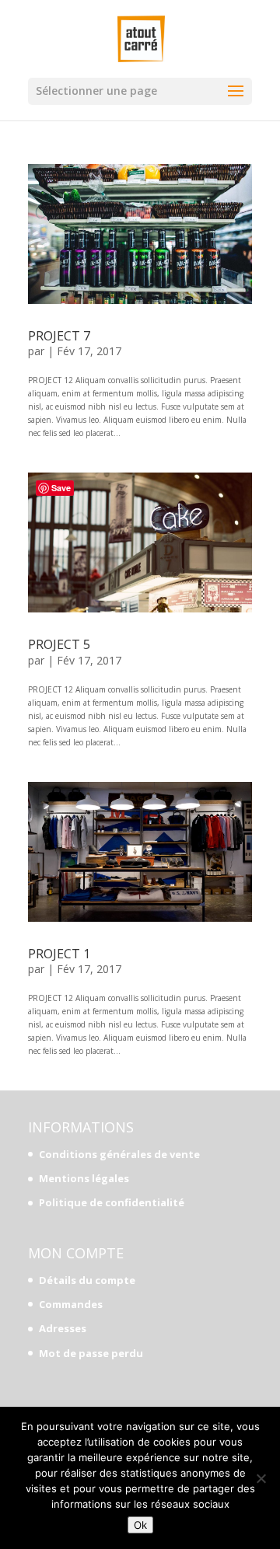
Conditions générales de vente (119, 1154)
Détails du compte (87, 1280)
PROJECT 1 (59, 953)
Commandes (71, 1304)
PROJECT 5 (59, 644)
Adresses (62, 1328)
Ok (140, 1525)
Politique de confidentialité (111, 1202)
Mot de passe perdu (91, 1353)
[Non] (260, 1478)
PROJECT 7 (59, 335)
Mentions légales (84, 1178)
